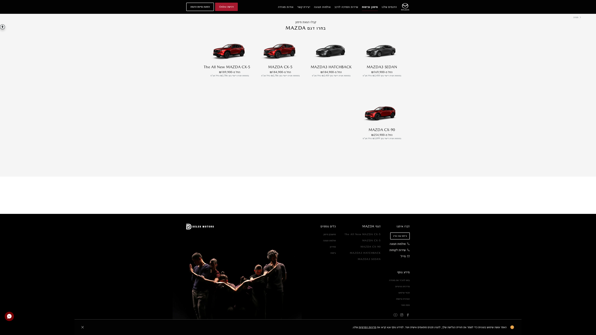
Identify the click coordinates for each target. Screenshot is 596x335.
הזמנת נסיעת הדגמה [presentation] (200, 6)
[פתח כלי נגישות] (2, 26)
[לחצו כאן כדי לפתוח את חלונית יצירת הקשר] (9, 316)
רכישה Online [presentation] (226, 6)
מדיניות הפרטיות (367, 327)
